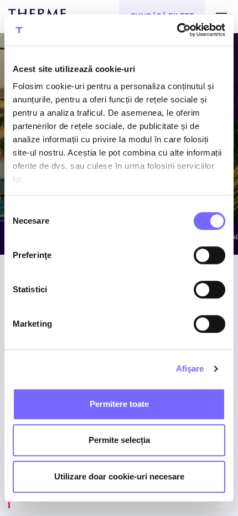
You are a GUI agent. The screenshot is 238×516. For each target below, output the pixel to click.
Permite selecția (119, 440)
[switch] (209, 255)
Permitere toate (119, 404)
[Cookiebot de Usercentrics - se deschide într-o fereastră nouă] (176, 30)
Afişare (190, 368)
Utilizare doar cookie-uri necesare (119, 476)
